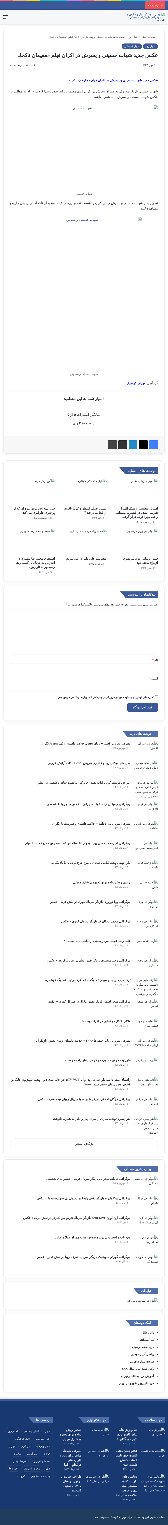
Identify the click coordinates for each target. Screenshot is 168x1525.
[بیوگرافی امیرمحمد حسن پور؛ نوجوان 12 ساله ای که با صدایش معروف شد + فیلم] (146, 849)
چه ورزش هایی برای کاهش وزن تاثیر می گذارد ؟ (127, 1434)
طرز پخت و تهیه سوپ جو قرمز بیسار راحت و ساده (98, 1060)
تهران (12, 1446)
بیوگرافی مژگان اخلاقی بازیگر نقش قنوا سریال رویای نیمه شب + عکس (84, 1099)
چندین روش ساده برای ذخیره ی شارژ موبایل (102, 882)
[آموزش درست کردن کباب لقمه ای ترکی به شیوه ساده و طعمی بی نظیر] (146, 789)
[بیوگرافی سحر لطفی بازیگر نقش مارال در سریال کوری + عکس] (146, 1007)
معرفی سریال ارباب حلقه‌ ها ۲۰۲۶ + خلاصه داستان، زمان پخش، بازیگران (83, 1040)
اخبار (47, 1431)
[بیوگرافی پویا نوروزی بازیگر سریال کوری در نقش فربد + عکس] (146, 908)
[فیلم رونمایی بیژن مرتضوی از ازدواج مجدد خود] (135, 541)
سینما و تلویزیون (41, 1461)
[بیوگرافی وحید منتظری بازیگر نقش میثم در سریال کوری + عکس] (146, 966)
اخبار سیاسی (43, 1438)
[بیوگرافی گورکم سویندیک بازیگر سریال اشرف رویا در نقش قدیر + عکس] (146, 1263)
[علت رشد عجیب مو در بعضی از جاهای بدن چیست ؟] (146, 947)
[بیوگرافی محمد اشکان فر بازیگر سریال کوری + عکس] (146, 927)
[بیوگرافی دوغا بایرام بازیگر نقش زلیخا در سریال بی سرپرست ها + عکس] (146, 1204)
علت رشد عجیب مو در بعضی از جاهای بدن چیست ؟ (97, 941)
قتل (48, 1468)
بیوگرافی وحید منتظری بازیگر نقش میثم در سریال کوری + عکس (89, 960)
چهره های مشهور (41, 1476)
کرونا (22, 1476)
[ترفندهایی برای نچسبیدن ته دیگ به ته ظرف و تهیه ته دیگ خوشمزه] (146, 987)
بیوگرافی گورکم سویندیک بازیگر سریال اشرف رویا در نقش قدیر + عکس (84, 1257)
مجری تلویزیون (32, 1468)
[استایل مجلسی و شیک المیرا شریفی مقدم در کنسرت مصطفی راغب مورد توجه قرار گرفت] (135, 491)
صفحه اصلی (148, 36)
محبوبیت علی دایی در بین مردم (86, 558)
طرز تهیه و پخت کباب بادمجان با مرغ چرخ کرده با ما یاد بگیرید (91, 862)
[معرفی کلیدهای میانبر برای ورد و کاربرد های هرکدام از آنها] (97, 1457)
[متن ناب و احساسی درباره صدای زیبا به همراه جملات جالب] (146, 1243)
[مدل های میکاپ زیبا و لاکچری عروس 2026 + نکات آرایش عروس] (146, 769)
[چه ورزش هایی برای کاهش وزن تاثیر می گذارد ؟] (153, 1435)
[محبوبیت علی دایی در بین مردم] (83, 541)
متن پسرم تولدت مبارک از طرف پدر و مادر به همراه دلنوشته (91, 1118)
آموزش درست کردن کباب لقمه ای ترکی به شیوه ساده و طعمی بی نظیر (84, 782)
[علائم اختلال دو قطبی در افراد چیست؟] (146, 1027)
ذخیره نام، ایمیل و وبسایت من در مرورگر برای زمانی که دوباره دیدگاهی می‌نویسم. (106, 697)
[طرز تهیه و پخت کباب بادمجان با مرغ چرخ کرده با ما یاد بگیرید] (146, 868)
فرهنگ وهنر (19, 1461)
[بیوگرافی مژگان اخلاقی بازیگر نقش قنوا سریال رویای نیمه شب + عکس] (146, 1105)
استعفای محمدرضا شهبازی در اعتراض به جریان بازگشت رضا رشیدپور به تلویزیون (35, 563)
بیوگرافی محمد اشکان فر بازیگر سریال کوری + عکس (96, 921)
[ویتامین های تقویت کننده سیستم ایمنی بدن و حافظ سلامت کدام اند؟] (153, 1483)
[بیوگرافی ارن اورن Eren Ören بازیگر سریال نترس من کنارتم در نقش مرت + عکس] (146, 1224)
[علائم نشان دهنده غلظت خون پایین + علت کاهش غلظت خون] (153, 1457)
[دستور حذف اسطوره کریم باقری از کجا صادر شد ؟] (83, 491)
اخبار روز (133, 36)
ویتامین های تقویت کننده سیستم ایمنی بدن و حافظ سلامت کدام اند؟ (126, 1486)
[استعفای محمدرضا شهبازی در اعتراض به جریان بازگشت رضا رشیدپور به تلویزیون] (32, 541)
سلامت (17, 1453)
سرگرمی (32, 1453)
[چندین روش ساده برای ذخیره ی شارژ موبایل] (146, 888)
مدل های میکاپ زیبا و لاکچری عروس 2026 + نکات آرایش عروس (89, 763)
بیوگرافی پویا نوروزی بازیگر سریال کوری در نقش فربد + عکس (90, 901)
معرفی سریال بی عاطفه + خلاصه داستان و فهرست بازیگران (91, 823)
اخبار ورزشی (43, 1446)
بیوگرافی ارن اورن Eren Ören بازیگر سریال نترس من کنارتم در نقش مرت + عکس (77, 1218)
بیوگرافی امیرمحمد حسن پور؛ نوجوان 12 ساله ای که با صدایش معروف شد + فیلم (78, 843)
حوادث (46, 1453)
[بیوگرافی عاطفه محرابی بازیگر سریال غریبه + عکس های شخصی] (146, 1184)
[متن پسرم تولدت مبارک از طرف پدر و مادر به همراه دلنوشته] (146, 1126)
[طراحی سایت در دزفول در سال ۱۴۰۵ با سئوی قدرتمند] (97, 1482)
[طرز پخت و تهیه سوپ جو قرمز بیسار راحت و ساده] (146, 1066)
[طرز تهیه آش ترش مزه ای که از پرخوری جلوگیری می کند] (32, 491)
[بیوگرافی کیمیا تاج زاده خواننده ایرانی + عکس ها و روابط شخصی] (146, 810)
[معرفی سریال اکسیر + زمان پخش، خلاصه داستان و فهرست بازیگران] (146, 749)
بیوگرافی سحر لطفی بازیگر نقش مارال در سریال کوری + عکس (89, 1001)
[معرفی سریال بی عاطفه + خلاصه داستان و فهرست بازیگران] (146, 829)
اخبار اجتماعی (31, 1431)
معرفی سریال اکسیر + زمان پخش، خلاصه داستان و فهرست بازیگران (86, 743)
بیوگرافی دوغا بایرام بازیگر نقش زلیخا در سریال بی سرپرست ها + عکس (84, 1198)
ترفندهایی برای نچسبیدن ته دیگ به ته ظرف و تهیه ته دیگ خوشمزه (88, 980)
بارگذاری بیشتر (84, 1144)
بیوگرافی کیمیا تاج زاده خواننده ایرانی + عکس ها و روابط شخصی (89, 804)
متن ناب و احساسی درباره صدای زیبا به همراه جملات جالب (93, 1237)
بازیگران (25, 1446)
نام (155, 659)
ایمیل (153, 678)
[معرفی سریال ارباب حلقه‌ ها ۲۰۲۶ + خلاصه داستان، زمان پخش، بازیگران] (146, 1046)
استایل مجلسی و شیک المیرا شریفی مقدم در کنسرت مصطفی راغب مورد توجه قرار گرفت (136, 513)
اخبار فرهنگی (132, 46)
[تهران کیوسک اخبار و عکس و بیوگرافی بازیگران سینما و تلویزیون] (144, 17)
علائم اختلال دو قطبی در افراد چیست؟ (106, 1021)
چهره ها (13, 1468)
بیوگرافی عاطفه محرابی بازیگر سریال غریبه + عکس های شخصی (88, 1178)
